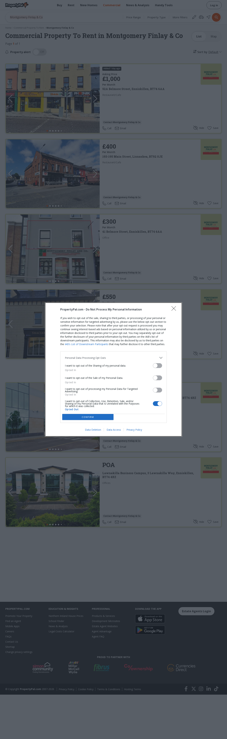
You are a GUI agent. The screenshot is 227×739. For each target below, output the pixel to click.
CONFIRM (88, 417)
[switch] (157, 365)
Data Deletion (93, 429)
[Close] (174, 309)
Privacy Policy (134, 429)
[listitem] (113, 358)
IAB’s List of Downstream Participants (86, 344)
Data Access (114, 429)
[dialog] (113, 369)
